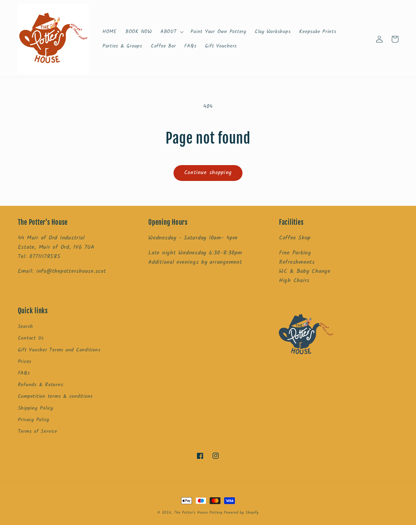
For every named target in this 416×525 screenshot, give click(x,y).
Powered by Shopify (241, 513)
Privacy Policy (34, 420)
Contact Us (31, 338)
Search (25, 326)
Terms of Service (37, 431)
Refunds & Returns (40, 385)
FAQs (24, 373)
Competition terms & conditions (55, 396)
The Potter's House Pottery (199, 513)
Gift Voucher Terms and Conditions (59, 350)
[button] (171, 32)
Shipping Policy (35, 408)
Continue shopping (208, 172)
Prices (25, 362)
